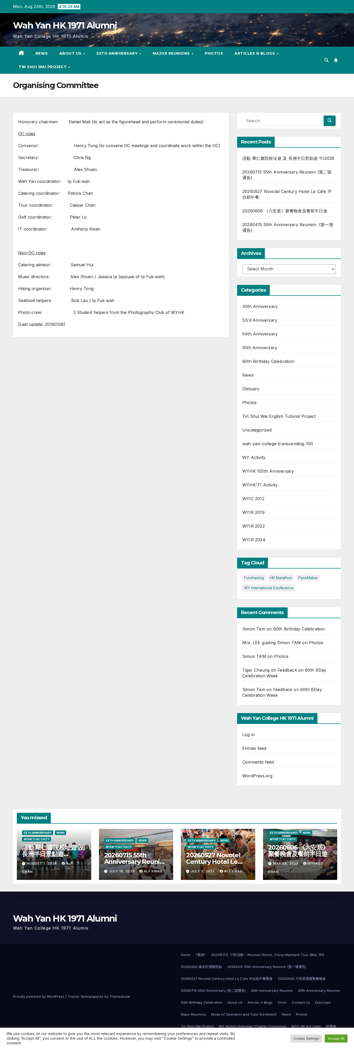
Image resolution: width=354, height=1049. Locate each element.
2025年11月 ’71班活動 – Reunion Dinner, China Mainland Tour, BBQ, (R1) (267, 955)
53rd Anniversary (259, 320)
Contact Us (301, 1002)
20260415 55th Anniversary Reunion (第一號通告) (266, 967)
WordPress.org (257, 775)
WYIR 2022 (253, 526)
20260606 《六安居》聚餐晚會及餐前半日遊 (284, 210)
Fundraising (254, 578)
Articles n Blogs (255, 53)
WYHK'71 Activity (260, 484)
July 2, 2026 (203, 871)
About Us (71, 53)
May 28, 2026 (286, 863)
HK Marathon (281, 578)
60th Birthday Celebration (268, 361)
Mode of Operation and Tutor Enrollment (244, 1014)
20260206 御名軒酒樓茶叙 (201, 967)
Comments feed (258, 762)
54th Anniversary (260, 333)
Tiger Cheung (256, 670)
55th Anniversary (117, 53)
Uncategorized (257, 430)
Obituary (251, 388)
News (42, 53)
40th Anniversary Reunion (272, 990)
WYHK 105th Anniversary (268, 471)
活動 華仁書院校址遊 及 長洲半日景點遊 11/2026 (288, 158)
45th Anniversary (260, 306)
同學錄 (331, 1026)
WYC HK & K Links (306, 1026)
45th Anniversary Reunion (319, 990)
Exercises (323, 1002)
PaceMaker (308, 578)
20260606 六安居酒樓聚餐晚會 (302, 978)
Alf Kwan (153, 871)
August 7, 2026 (42, 863)
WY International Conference (269, 588)
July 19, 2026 (122, 871)
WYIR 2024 (253, 539)
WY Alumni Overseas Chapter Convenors (252, 1026)
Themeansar (119, 996)
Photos (214, 53)
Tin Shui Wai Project (43, 66)
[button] (326, 60)
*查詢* (200, 955)
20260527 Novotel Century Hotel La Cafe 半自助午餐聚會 (227, 978)
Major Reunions (172, 53)
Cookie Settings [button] (306, 1038)
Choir (282, 1002)
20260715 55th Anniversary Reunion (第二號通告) (136, 861)
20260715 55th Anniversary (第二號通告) (213, 990)
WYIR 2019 (253, 512)
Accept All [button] (336, 1038)
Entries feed (254, 748)
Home (185, 955)
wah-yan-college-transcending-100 (277, 443)
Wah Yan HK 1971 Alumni (65, 25)
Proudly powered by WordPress (39, 996)
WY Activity (253, 457)
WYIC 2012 (253, 498)
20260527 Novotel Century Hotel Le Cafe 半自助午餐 (213, 861)
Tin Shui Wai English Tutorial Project (279, 416)
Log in (248, 734)
